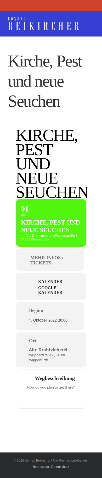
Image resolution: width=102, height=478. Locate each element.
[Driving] (40, 398)
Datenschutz (60, 467)
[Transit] (51, 398)
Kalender (50, 281)
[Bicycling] (71, 398)
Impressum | (41, 467)
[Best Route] (30, 398)
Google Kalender (50, 290)
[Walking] (61, 398)
